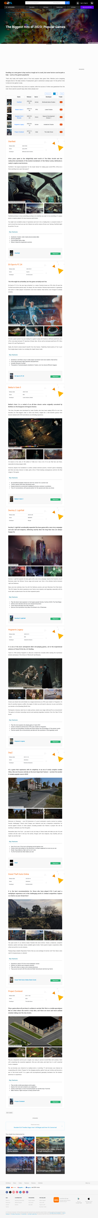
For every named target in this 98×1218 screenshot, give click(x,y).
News (14, 1183)
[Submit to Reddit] (63, 41)
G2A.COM (8, 12)
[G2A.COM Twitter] (10, 1192)
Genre (36, 97)
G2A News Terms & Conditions (55, 1213)
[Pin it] (60, 41)
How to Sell (41, 1202)
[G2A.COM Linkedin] (20, 1192)
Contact (7, 1204)
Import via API (42, 1204)
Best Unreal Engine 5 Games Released (49, 1171)
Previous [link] (48, 93)
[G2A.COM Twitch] (27, 1192)
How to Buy (31, 1202)
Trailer (61, 97)
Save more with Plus (87, 7)
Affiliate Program (18, 1202)
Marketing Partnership (19, 1200)
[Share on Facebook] (55, 41)
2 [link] (56, 93)
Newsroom (8, 1202)
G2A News (13, 12)
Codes (20, 1183)
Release (29, 97)
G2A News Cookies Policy (32, 1214)
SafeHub (40, 1183)
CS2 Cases (45, 7)
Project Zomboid (19, 132)
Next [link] (62, 93)
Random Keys (60, 7)
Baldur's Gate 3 (19, 109)
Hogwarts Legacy (19, 124)
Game (18, 97)
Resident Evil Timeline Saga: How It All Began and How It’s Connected (35, 1127)
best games (9, 1112)
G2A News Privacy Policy (15, 1214)
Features (18, 12)
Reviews (33, 1183)
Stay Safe (30, 1204)
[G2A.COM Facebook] (7, 1192)
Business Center (42, 1206)
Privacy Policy (24, 1214)
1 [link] (54, 93)
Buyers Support (32, 1200)
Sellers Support (42, 1200)
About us (88, 1183)
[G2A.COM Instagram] (17, 1192)
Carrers (7, 1206)
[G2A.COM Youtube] (13, 1192)
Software (73, 7)
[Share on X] (58, 41)
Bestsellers (32, 7)
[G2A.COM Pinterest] (24, 1192)
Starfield (19, 102)
